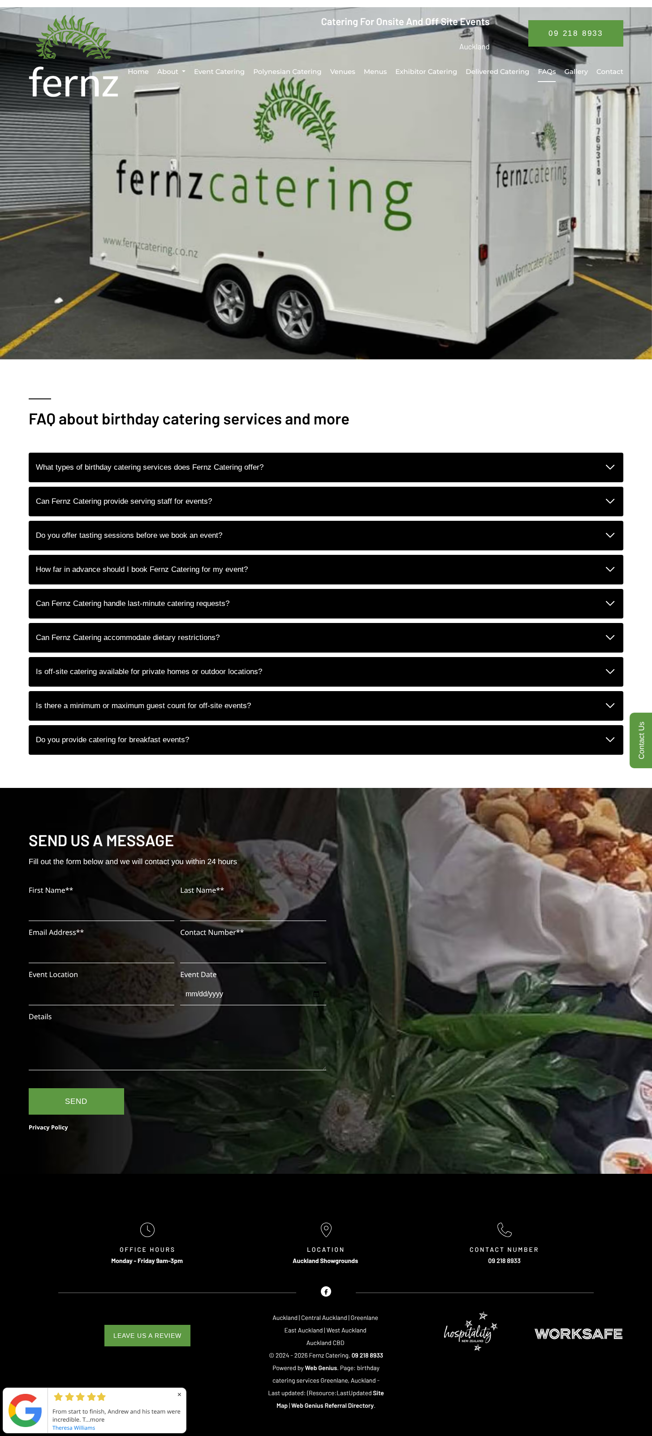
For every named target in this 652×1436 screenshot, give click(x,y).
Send (76, 1101)
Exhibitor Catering (426, 71)
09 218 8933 (575, 33)
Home (138, 71)
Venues (342, 71)
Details (40, 1016)
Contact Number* (212, 932)
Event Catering (219, 71)
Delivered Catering (497, 71)
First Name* (51, 890)
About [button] (167, 71)
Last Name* (202, 890)
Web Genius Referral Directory (332, 1405)
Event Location (53, 974)
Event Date (198, 974)
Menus (375, 71)
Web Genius (321, 1367)
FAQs (547, 71)
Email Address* (56, 932)
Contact (609, 71)
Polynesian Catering (287, 71)
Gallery (576, 71)
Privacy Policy (48, 1127)
